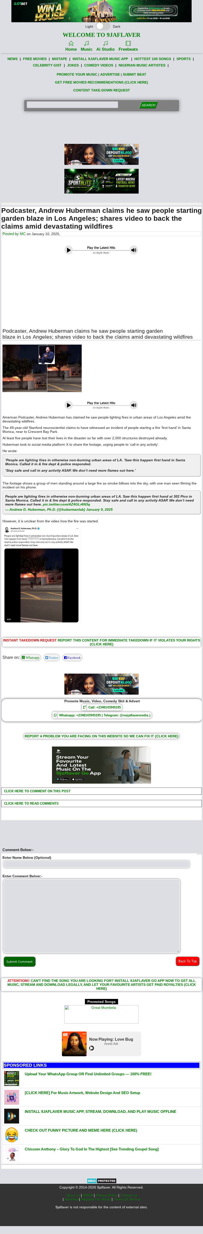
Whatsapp (32, 657)
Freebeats (128, 49)
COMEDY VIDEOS (98, 65)
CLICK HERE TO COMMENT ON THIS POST (37, 791)
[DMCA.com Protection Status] (102, 1183)
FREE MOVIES (35, 59)
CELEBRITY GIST (47, 65)
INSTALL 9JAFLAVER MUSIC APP (100, 59)
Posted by (11, 234)
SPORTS (184, 59)
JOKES (73, 65)
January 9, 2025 (99, 509)
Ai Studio (105, 49)
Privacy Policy (107, 1195)
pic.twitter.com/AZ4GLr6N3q (66, 504)
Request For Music (96, 1199)
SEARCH (148, 105)
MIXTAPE (59, 59)
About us (73, 1195)
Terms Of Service (127, 1199)
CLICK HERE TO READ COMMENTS (31, 803)
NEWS (12, 59)
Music (86, 49)
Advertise (71, 1199)
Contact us (128, 1195)
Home (71, 49)
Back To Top (187, 961)
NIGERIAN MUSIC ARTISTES (142, 65)
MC (23, 234)
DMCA (88, 1195)
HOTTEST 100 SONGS (152, 59)
